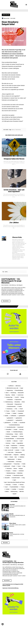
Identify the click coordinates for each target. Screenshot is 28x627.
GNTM (21, 434)
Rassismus (8, 468)
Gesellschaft (20, 427)
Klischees (21, 445)
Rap (23, 466)
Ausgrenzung (9, 390)
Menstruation (18, 452)
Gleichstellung (9, 434)
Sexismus (8, 475)
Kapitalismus (13, 445)
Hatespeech (14, 436)
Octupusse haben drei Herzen (14, 159)
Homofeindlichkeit (9, 438)
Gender (14, 422)
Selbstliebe (19, 473)
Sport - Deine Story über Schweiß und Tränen (14, 482)
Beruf (6, 392)
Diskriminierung (8, 401)
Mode (5, 457)
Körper (6, 447)
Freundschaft (20, 411)
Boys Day (7, 395)
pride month (6, 466)
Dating (22, 397)
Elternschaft (9, 404)
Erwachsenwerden (11, 406)
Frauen (6, 411)
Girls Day (20, 429)
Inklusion (15, 440)
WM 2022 (21, 491)
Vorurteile (20, 489)
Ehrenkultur (17, 401)
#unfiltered (10, 385)
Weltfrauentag (13, 491)
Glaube (8, 431)
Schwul (14, 470)
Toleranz (21, 484)
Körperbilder (14, 447)
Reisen (15, 468)
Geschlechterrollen (10, 427)
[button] (2, 624)
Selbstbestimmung (10, 473)
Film (15, 408)
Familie (19, 406)
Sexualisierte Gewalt (17, 475)
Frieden (7, 413)
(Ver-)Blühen (14, 222)
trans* (5, 486)
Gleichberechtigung (16, 431)
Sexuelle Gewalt (15, 477)
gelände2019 (7, 422)
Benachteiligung (18, 390)
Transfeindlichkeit (13, 486)
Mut (15, 457)
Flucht (20, 408)
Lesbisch (16, 450)
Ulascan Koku (17, 237)
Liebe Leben (9, 452)
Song (23, 477)
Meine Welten (6, 14)
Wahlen (6, 491)
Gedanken (20, 413)
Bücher (13, 395)
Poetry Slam (16, 463)
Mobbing (22, 454)
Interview (7, 443)
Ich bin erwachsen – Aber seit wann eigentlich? (14, 190)
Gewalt (14, 429)
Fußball (13, 413)
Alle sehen (5, 542)
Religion (20, 468)
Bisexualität (20, 392)
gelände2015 (9, 418)
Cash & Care (19, 395)
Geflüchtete (12, 415)
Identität (8, 440)
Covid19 (16, 397)
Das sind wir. (6, 301)
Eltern (23, 401)
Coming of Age (8, 397)
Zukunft (14, 493)
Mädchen (21, 457)
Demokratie (9, 399)
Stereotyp (8, 484)
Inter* (21, 440)
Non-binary (18, 461)
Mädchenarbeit (11, 459)
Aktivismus (18, 385)
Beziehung (13, 392)
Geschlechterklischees (14, 424)
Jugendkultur (19, 443)
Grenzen (7, 436)
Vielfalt (6, 489)
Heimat (20, 436)
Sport (14, 480)
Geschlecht (21, 422)
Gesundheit (8, 429)
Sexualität (6, 477)
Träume (22, 486)
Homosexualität (19, 438)
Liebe (22, 450)
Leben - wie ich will (8, 450)
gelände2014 (21, 415)
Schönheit (20, 470)
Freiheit (13, 411)
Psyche (13, 466)
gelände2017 (9, 420)
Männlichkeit (10, 461)
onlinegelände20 (7, 463)
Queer (18, 466)
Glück (16, 434)
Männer (18, 459)
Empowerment (18, 404)
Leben (21, 447)
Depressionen (18, 399)
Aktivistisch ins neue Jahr (11, 388)
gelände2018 (18, 420)
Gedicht (5, 415)
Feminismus (8, 408)
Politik (23, 463)
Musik (11, 457)
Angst (21, 388)
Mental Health (7, 454)
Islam (13, 443)
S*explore (7, 470)
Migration (16, 454)
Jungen (6, 445)
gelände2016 (18, 418)
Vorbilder (13, 489)
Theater (14, 484)
